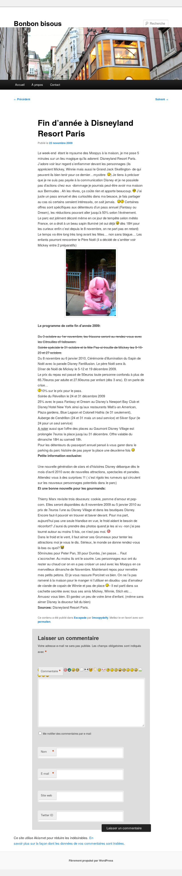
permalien (44, 622)
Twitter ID (47, 815)
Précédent (22, 99)
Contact (55, 84)
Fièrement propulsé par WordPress (91, 860)
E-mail (47, 773)
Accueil (20, 84)
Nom (47, 751)
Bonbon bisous (38, 23)
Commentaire (51, 671)
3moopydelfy (100, 618)
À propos (37, 84)
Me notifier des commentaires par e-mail (67, 733)
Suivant (161, 99)
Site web (46, 795)
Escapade (80, 618)
